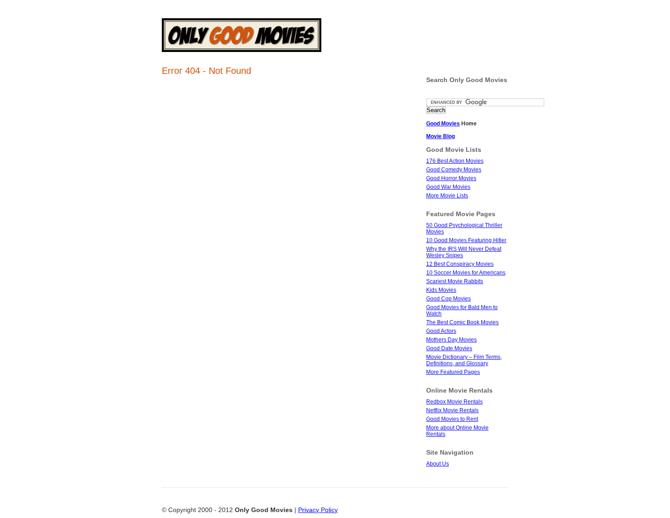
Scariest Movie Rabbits (454, 281)
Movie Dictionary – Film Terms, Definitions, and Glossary (464, 360)
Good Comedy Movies (453, 169)
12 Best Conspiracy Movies (460, 264)
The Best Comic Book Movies (462, 322)
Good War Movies (448, 187)
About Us (437, 464)
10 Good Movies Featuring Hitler (466, 240)
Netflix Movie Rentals (452, 410)
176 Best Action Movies (455, 161)
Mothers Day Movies (451, 340)
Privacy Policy (318, 509)
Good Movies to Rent (452, 419)
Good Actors (441, 331)
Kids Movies (441, 290)
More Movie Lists (447, 195)
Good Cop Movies (448, 298)
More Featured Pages (453, 372)
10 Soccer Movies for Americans (465, 272)
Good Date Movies (449, 348)
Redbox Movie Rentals (454, 402)
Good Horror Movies (451, 178)
